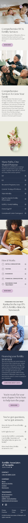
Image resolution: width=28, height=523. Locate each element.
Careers (4, 486)
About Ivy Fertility (7, 483)
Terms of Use (23, 511)
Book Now (7, 45)
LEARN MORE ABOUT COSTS (12, 383)
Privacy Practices (4, 511)
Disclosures (5, 488)
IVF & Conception (7, 494)
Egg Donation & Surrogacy (10, 501)
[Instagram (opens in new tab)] (6, 505)
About (3, 481)
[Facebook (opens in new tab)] (3, 505)
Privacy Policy (14, 511)
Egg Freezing (6, 496)
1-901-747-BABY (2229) (8, 475)
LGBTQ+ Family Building (9, 499)
